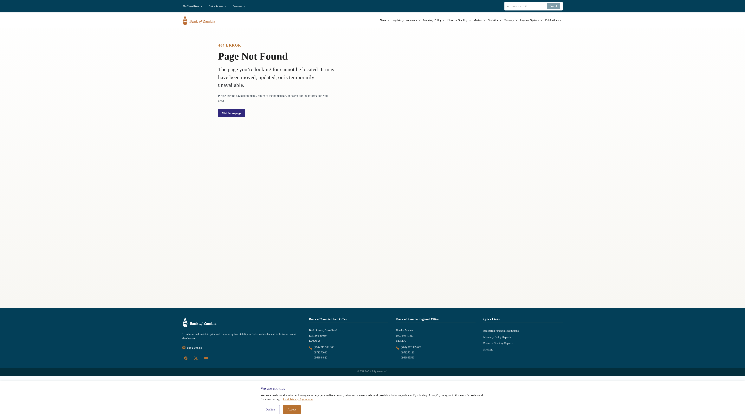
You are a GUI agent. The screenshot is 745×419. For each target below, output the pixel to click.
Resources (238, 6)
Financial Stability (457, 20)
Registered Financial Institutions (501, 330)
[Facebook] (185, 358)
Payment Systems (529, 20)
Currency (509, 20)
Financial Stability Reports (498, 343)
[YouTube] (206, 358)
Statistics (493, 20)
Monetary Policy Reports (497, 337)
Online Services (216, 6)
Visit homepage (231, 113)
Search (553, 6)
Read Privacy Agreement (298, 399)
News (383, 20)
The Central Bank (191, 6)
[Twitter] (195, 358)
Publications (552, 20)
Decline (270, 409)
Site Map (488, 349)
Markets (478, 20)
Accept (292, 409)
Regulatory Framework (404, 20)
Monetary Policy (432, 20)
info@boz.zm (194, 347)
